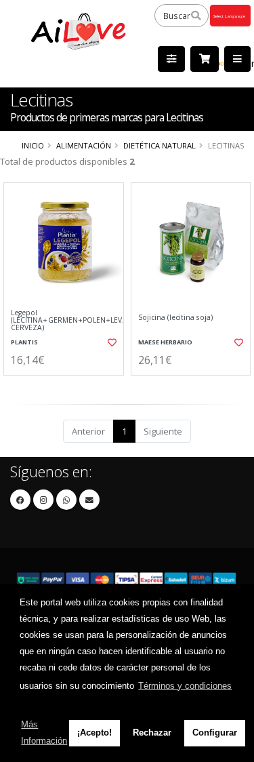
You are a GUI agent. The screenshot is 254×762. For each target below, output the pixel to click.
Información (64, 386)
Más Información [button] (44, 732)
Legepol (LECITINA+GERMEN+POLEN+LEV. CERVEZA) (64, 320)
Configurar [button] (214, 732)
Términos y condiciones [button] (185, 686)
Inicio (33, 145)
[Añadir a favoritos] (111, 342)
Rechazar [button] (152, 732)
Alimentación (83, 145)
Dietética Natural (159, 145)
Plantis (24, 342)
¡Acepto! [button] (94, 732)
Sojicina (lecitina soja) (175, 317)
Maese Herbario (165, 342)
